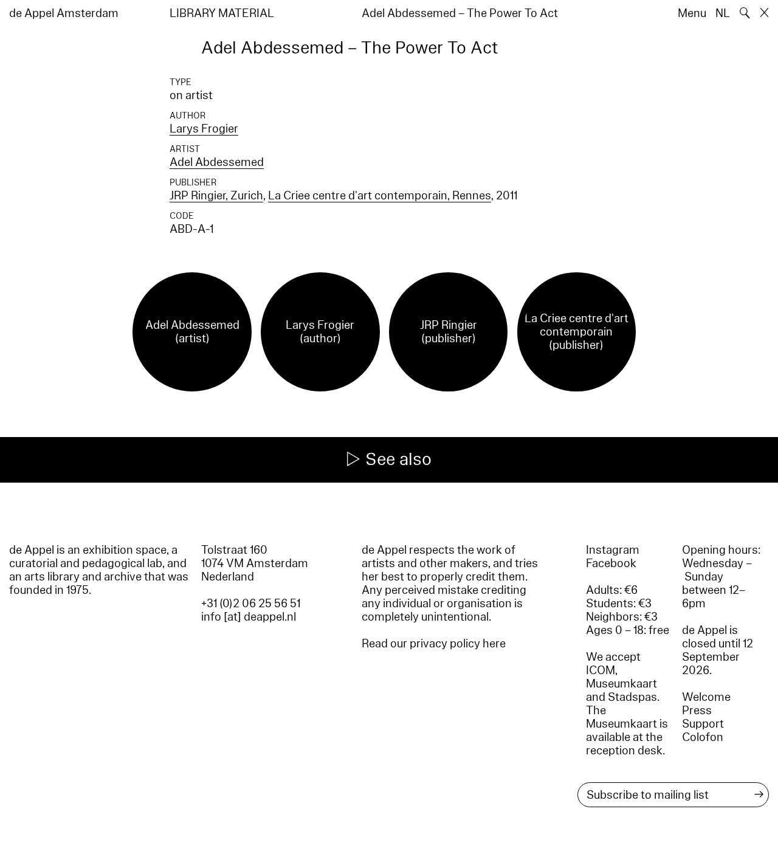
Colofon (702, 737)
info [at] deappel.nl (248, 617)
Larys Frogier (204, 129)
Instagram (612, 550)
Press (697, 710)
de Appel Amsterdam (64, 13)
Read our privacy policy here (434, 644)
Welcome (706, 697)
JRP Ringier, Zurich (216, 196)
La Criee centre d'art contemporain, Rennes (379, 196)
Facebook (611, 563)
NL (722, 13)
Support (703, 724)
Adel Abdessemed (217, 162)
